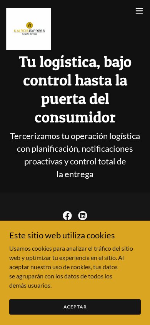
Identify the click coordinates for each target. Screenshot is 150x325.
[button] (139, 10)
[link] (28, 11)
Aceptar (75, 307)
